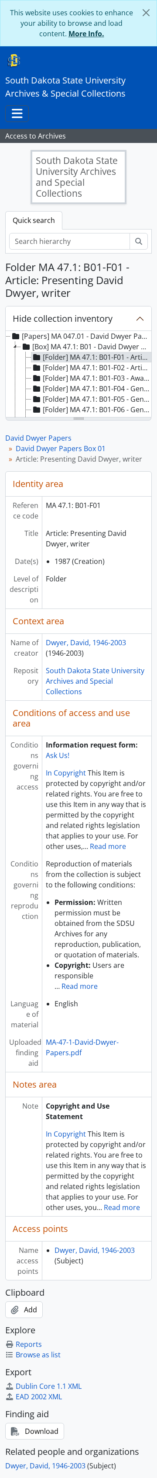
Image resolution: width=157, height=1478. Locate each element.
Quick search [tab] (34, 220)
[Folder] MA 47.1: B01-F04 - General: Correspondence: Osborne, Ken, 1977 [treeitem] (97, 388)
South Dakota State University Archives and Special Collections (95, 681)
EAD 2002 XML (39, 1396)
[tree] (78, 374)
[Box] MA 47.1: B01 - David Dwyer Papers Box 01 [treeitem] (91, 346)
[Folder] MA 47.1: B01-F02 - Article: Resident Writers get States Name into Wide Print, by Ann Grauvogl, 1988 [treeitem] (97, 367)
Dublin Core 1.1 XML (49, 1386)
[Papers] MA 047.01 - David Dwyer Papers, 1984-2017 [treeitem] (86, 336)
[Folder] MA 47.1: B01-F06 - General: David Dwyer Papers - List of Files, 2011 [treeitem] (97, 409)
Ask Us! (57, 755)
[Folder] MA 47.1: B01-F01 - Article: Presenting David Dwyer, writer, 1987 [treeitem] (97, 357)
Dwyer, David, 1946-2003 (86, 642)
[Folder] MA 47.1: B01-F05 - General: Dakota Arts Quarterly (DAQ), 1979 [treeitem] (97, 399)
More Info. (86, 33)
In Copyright (66, 773)
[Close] (146, 12)
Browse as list (38, 1355)
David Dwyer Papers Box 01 (61, 448)
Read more (108, 846)
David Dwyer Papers (38, 438)
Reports (29, 1344)
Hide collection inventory (63, 318)
